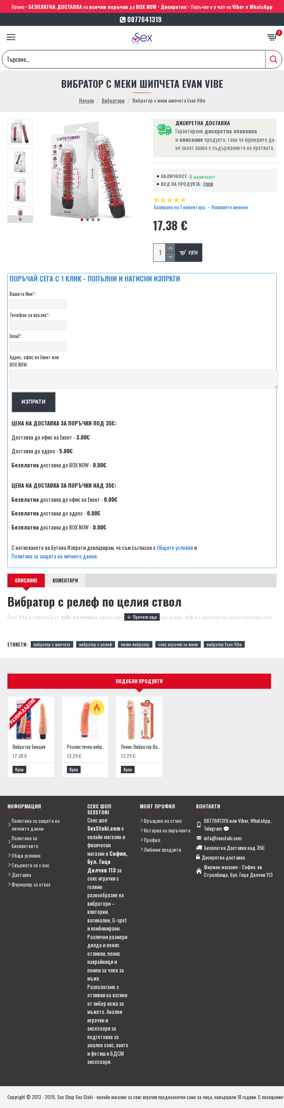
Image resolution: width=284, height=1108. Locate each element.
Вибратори (113, 100)
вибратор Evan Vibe (224, 644)
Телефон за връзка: (30, 314)
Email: (16, 336)
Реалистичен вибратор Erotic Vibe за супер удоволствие (86, 747)
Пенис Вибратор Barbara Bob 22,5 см (140, 747)
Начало (86, 100)
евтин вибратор (135, 644)
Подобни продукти (139, 681)
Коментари (65, 580)
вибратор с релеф (95, 644)
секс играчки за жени (178, 644)
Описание (26, 580)
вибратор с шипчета (52, 644)
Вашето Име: (23, 293)
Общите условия (175, 547)
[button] (82, 219)
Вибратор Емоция (29, 747)
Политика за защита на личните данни (54, 556)
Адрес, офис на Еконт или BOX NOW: (34, 360)
